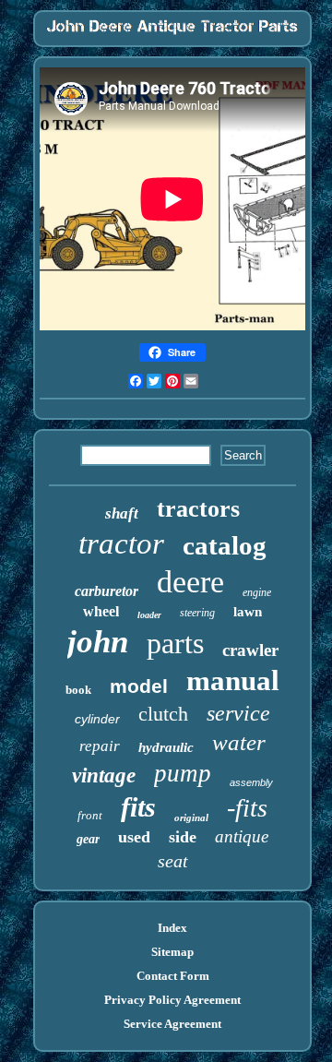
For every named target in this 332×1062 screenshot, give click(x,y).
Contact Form (172, 976)
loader (149, 615)
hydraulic (166, 747)
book (78, 690)
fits (138, 807)
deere (190, 582)
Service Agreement (172, 1024)
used (134, 837)
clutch (163, 713)
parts (175, 643)
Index (172, 928)
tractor (121, 543)
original (191, 817)
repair (99, 746)
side (182, 837)
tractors (198, 508)
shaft (121, 513)
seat (173, 861)
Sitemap (172, 952)
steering (197, 612)
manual (232, 680)
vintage (104, 775)
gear (88, 839)
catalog (225, 545)
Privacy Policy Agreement (172, 1000)
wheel (101, 611)
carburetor (106, 591)
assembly (251, 782)
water (239, 742)
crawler (250, 650)
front (89, 815)
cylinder (97, 718)
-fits (247, 808)
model (139, 686)
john (97, 642)
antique (241, 836)
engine (257, 592)
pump (182, 773)
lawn (247, 611)
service (238, 713)
